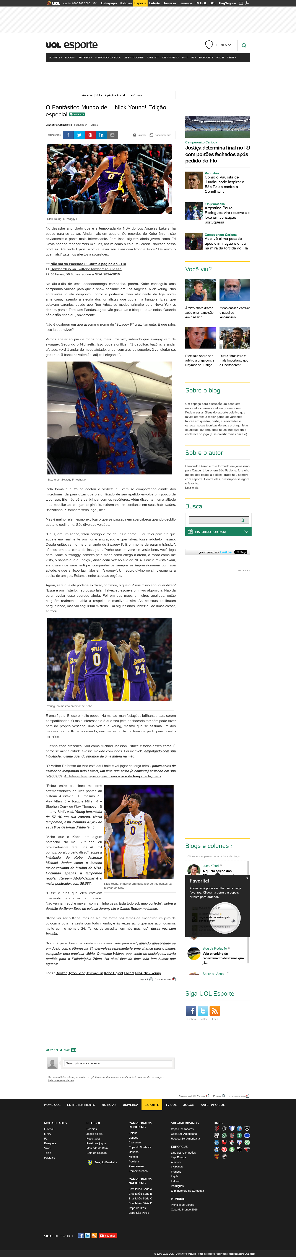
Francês (176, 1171)
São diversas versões (92, 524)
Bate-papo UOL (213, 1105)
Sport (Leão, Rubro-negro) (216, 1156)
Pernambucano (138, 1171)
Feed (215, 1019)
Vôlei (220, 57)
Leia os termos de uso (61, 1080)
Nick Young (152, 973)
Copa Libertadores (182, 1129)
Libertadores (134, 57)
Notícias (125, 3)
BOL (213, 3)
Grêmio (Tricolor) (216, 1149)
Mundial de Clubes (182, 1205)
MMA (185, 57)
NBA (139, 973)
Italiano (175, 1181)
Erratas (217, 1096)
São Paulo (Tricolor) (247, 1149)
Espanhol (177, 1167)
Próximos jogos (96, 1143)
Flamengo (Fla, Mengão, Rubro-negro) (224, 1142)
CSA (216, 1142)
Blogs (69, 57)
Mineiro (133, 1157)
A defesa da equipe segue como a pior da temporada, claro (112, 776)
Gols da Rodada (96, 1153)
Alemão (176, 1162)
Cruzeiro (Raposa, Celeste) (247, 1135)
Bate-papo (109, 3)
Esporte (140, 3)
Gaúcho (133, 1152)
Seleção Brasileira (105, 1162)
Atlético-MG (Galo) (224, 1128)
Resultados (93, 1138)
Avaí (231, 1128)
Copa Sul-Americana (184, 1134)
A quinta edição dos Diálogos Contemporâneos (222, 873)
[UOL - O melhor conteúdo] (52, 4)
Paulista (153, 57)
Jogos (188, 1105)
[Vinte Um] (148, 76)
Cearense (135, 1142)
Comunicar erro (163, 979)
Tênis (230, 57)
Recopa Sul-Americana (185, 1138)
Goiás (247, 1142)
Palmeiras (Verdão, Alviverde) (231, 1149)
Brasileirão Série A (140, 1189)
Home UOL (52, 1105)
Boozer (61, 973)
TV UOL (201, 3)
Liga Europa (178, 1157)
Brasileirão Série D (140, 1203)
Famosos (185, 3)
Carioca (133, 1138)
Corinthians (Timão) (231, 1135)
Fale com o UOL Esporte (192, 1096)
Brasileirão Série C (140, 1198)
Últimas (54, 57)
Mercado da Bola (108, 57)
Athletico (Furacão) (216, 1128)
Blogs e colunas (207, 845)
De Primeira (170, 57)
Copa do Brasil (138, 1208)
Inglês (175, 1176)
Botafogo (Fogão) (247, 1128)
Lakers (129, 973)
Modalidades (55, 1123)
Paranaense (136, 1166)
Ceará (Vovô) (216, 1135)
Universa (169, 3)
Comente (78, 114)
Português (177, 1186)
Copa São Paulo (139, 1213)
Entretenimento (81, 1105)
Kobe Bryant (113, 973)
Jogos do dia (94, 1134)
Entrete (154, 3)
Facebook (191, 1019)
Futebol (85, 57)
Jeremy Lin (94, 973)
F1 (192, 57)
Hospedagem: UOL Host (242, 1253)
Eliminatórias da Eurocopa (187, 1191)
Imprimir (144, 979)
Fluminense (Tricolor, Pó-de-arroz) (231, 1142)
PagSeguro (227, 3)
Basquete (206, 57)
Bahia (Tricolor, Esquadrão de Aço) (239, 1128)
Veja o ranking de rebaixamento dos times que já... (223, 958)
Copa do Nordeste (140, 1147)
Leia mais (191, 488)
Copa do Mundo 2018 (184, 1209)
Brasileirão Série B (140, 1194)
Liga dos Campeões (183, 1152)
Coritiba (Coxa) (239, 1135)
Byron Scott (76, 973)
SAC (94, 3)
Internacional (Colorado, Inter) (224, 1149)
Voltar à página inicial (110, 95)
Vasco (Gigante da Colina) (224, 1156)
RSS (94, 1235)
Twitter (203, 1019)
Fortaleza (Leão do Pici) (239, 1142)
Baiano (133, 1133)
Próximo (137, 95)
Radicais (49, 1157)
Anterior (86, 95)
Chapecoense (224, 1135)
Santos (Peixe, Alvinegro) (239, 1149)
